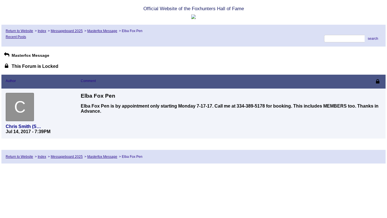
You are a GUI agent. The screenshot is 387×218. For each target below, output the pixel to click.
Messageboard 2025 (67, 31)
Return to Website (19, 31)
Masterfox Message (102, 31)
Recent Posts (16, 37)
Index (42, 31)
